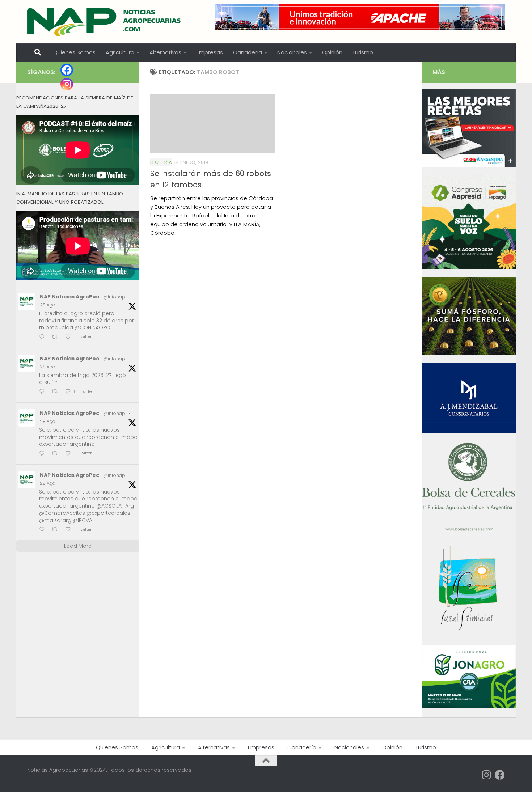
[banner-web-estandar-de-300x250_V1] (469, 353)
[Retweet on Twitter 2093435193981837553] (57, 337)
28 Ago (47, 305)
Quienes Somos (74, 52)
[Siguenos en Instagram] (487, 775)
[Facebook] (66, 70)
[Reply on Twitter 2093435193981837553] (43, 337)
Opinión (332, 52)
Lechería (161, 162)
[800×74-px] (360, 17)
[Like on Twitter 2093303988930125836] (70, 530)
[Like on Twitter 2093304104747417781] (70, 454)
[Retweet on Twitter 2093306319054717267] (57, 392)
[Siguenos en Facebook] (500, 775)
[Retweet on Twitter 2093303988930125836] (57, 530)
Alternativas (165, 52)
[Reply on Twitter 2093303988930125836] (43, 530)
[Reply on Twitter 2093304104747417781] (43, 454)
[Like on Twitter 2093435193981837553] (70, 337)
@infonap (114, 297)
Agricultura (120, 52)
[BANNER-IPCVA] (469, 165)
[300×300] (469, 267)
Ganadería (247, 52)
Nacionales (292, 52)
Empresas (210, 52)
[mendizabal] (469, 431)
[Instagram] (66, 84)
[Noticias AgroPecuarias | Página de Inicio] (104, 21)
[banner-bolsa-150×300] (469, 530)
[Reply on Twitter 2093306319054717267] (43, 392)
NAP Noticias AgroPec (69, 296)
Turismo (362, 52)
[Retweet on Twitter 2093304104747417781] (57, 454)
